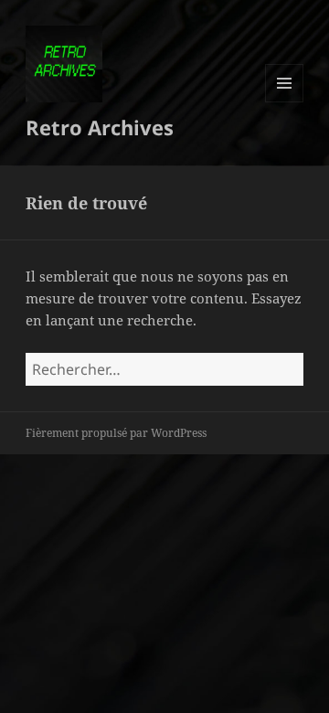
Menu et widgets (284, 101)
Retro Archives (100, 127)
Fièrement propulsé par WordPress (116, 433)
